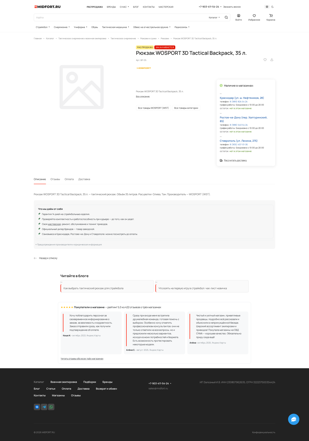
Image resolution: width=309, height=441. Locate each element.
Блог (37, 388)
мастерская (54, 224)
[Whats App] (51, 407)
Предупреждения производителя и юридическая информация (69, 244)
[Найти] (226, 17)
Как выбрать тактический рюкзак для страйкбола (93, 288)
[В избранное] (265, 59)
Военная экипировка (64, 382)
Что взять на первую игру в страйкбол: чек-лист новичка (193, 288)
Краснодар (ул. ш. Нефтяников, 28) (242, 98)
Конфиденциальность (263, 432)
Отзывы (55, 179)
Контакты (40, 395)
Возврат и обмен (106, 388)
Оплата (69, 179)
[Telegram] (44, 407)
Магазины (58, 395)
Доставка (84, 179)
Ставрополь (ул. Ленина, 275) (239, 141)
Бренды (107, 382)
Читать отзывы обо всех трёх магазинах (82, 358)
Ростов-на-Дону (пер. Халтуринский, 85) (243, 119)
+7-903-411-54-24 (209, 6)
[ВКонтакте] (37, 407)
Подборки (89, 382)
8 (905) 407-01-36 (239, 144)
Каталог (39, 382)
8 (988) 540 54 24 (239, 124)
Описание (40, 179)
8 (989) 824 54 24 (239, 101)
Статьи (50, 388)
